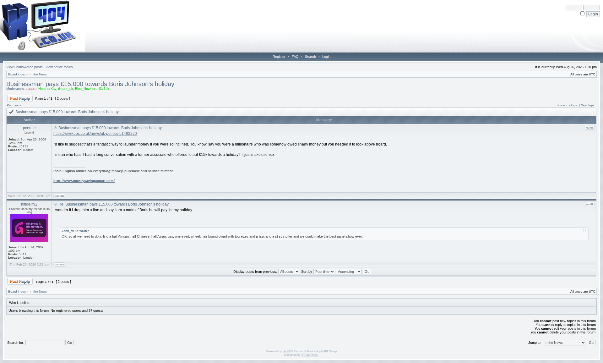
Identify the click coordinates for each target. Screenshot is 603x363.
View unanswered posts (24, 67)
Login (326, 56)
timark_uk (65, 89)
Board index (17, 74)
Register (279, 56)
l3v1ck (104, 89)
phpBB (287, 351)
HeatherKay (47, 89)
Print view (14, 105)
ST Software (310, 354)
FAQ (295, 56)
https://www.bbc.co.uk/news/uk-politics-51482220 (95, 133)
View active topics (59, 67)
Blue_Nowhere (86, 89)
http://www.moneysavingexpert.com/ (84, 181)
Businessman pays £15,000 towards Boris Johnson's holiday (90, 83)
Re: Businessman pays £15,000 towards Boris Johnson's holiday (113, 204)
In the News (38, 74)
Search (310, 56)
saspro (31, 89)
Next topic (588, 105)
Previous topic (567, 105)
